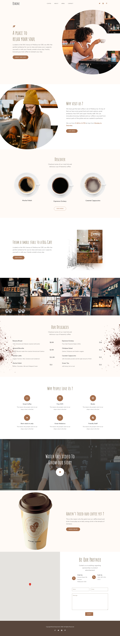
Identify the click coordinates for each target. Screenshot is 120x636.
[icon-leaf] (14, 26)
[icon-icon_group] (93, 418)
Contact (70, 3)
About (56, 3)
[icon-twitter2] (100, 3)
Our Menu (72, 131)
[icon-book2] (93, 398)
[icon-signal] (60, 398)
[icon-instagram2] (103, 3)
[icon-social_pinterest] (106, 3)
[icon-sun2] (60, 418)
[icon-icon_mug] (27, 398)
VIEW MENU (60, 208)
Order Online (73, 529)
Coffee (49, 3)
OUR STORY (18, 257)
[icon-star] (27, 418)
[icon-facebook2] (55, 630)
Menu (63, 3)
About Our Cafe (20, 57)
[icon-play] (60, 472)
